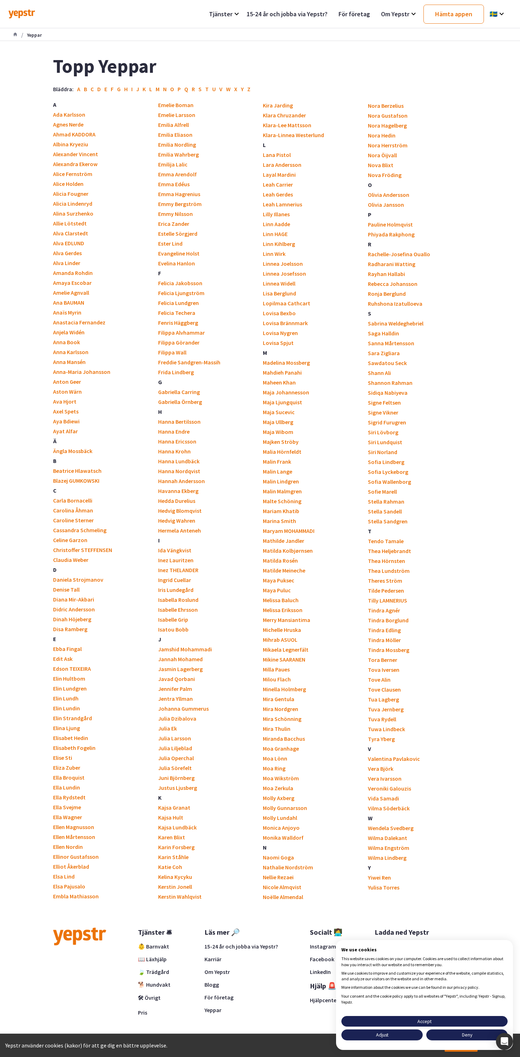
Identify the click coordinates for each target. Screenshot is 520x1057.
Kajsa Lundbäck (177, 827)
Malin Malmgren (282, 491)
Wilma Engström (388, 847)
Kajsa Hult (170, 817)
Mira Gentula (278, 699)
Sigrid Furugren (387, 422)
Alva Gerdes (67, 253)
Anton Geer (67, 381)
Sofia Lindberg (386, 461)
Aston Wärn (67, 391)
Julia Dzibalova (177, 718)
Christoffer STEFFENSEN (82, 549)
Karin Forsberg (176, 847)
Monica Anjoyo (281, 827)
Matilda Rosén (280, 560)
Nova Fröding (384, 174)
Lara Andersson (282, 164)
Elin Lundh (66, 698)
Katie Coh (170, 866)
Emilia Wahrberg (178, 154)
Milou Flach (277, 679)
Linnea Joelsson (283, 263)
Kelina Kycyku (175, 876)
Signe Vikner (383, 412)
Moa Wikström (281, 778)
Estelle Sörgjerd (177, 233)
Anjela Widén (69, 332)
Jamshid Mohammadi (185, 649)
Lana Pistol (277, 154)
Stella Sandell (385, 511)
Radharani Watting (391, 264)
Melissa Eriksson (282, 609)
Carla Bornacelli (72, 500)
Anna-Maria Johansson (81, 371)
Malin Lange (277, 471)
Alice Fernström (72, 173)
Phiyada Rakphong (391, 234)
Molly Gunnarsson (285, 807)
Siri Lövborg (383, 432)
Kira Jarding (278, 105)
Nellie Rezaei (278, 877)
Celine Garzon (70, 540)
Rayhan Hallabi (386, 273)
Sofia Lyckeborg (388, 471)
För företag (218, 997)
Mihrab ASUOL (280, 639)
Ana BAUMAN (68, 302)
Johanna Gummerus (183, 708)
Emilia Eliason (175, 134)
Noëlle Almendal (283, 896)
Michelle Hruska (282, 629)
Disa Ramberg (70, 629)
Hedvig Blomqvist (180, 510)
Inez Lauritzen (175, 560)
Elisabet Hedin (70, 737)
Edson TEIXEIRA (72, 668)
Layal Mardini (279, 174)
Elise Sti (62, 757)
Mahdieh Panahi (282, 372)
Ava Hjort (64, 401)
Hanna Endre (174, 431)
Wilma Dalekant (387, 837)
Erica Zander (173, 223)
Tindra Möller (384, 640)
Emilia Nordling (177, 144)
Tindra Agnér (384, 610)
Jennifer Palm (175, 688)
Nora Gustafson (388, 115)
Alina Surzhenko (73, 213)
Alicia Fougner (70, 193)
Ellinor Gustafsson (76, 856)
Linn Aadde (276, 224)
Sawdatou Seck (387, 362)
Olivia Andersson (388, 194)
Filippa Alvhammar (181, 332)
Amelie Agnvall (71, 292)
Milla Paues (276, 669)
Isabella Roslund (178, 599)
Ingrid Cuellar (174, 579)
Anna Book (66, 342)
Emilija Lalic (172, 164)
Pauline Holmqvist (390, 224)
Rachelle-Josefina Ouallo (399, 254)
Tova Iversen (383, 669)
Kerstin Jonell (175, 886)
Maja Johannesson (286, 392)
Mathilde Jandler (283, 540)
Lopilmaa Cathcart (286, 303)
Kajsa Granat (174, 807)
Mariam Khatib (281, 511)
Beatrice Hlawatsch (77, 470)
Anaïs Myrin (67, 312)
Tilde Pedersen (386, 590)
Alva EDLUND (68, 243)
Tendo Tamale (386, 541)
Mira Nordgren (280, 708)
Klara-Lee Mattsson (287, 125)
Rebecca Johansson (392, 283)
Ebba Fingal (67, 648)
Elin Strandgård (72, 718)
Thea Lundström (389, 570)
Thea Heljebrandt (389, 550)
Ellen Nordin (68, 846)
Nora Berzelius (386, 105)
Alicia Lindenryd (72, 203)
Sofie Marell (382, 491)
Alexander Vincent (75, 154)
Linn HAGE (275, 233)
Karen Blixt (171, 837)
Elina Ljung (66, 728)
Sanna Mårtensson (391, 343)
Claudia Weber (70, 559)
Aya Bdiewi (66, 421)
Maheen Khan (279, 382)
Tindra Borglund (388, 620)
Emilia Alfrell (173, 124)
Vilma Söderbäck (389, 808)
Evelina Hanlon (176, 263)
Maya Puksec (278, 580)
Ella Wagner (67, 817)
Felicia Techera (176, 312)
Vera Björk (380, 768)
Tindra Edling (384, 630)
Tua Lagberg (383, 699)
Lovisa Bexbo (279, 313)
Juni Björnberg (176, 777)
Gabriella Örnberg (180, 401)
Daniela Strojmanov (78, 579)
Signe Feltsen (384, 402)
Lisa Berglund (279, 293)
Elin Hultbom (69, 678)
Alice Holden (68, 183)
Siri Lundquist (385, 442)
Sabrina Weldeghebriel (395, 323)
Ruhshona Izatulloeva (395, 303)
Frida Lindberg (176, 372)
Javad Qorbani (176, 678)
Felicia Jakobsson (180, 283)
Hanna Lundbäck (179, 461)
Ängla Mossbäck (72, 450)
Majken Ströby (281, 441)
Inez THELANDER (178, 570)
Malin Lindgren (281, 481)
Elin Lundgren (70, 688)
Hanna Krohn (174, 451)
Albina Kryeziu (70, 144)
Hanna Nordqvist (179, 471)
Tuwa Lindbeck (386, 729)
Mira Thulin (276, 728)
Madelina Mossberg (286, 362)
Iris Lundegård (175, 589)
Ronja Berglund (387, 293)
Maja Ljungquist (282, 402)
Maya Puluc (277, 590)
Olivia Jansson (386, 204)
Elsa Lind (64, 876)
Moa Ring (274, 768)
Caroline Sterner (73, 520)
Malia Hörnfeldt (282, 451)
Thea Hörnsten (386, 560)
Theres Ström (385, 580)
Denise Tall (66, 589)
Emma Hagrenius (179, 194)
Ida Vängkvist (174, 550)
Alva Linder (66, 262)
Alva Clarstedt (70, 233)
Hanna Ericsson (177, 441)
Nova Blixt (380, 165)
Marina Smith (279, 520)
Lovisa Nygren (280, 332)
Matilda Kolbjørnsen (288, 550)
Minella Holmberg (284, 689)
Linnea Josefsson (284, 273)
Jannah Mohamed (180, 659)
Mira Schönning (282, 718)
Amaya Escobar (72, 282)
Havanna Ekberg (178, 490)
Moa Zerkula (278, 788)
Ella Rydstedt (69, 797)
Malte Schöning (282, 501)
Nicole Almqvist (282, 887)
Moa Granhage (281, 748)
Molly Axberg (278, 797)
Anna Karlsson (70, 352)
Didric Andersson (74, 609)
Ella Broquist (69, 777)
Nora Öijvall (382, 155)
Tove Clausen (384, 689)
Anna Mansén (69, 361)
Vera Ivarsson (384, 778)
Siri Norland (382, 452)
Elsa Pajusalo (69, 886)
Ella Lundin (66, 787)
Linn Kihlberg (279, 243)
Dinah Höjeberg (72, 619)
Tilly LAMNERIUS (387, 600)
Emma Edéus (174, 184)
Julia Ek (167, 728)
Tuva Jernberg (386, 709)
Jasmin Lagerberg (180, 669)
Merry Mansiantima (286, 619)
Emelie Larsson (176, 114)
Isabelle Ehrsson (178, 609)
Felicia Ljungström (181, 292)
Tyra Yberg (381, 738)
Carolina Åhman (73, 510)
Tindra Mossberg (388, 649)
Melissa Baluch (281, 600)
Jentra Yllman (175, 698)
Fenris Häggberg (178, 322)
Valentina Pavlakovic (394, 758)
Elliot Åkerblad (71, 866)
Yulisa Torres (383, 887)
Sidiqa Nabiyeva (388, 392)
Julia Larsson (174, 738)
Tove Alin (379, 679)
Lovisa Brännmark (285, 323)
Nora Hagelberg (387, 125)
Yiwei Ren (379, 877)
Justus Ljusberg (177, 787)
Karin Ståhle (173, 857)
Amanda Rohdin (73, 272)
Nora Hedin (381, 135)
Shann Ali (379, 372)
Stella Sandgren (388, 521)
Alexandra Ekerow (75, 164)
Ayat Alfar (65, 431)
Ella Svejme (67, 807)
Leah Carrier (278, 184)
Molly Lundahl (280, 817)
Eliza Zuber (66, 767)
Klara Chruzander (284, 115)
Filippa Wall (172, 352)
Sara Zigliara (384, 353)
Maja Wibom (278, 431)
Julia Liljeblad (175, 748)
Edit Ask (63, 658)
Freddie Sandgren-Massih (189, 362)
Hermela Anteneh (179, 530)
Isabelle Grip (173, 619)
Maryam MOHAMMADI (288, 530)
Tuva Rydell (382, 719)
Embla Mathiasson (76, 896)
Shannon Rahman (390, 382)
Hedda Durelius (176, 500)
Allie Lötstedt (70, 223)
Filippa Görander (179, 342)
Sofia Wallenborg (389, 481)
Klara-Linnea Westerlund (293, 135)
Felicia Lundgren (178, 302)
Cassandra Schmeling (79, 530)
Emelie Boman (175, 104)
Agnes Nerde (68, 124)
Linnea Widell (279, 283)
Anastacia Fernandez (79, 322)
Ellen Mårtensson (74, 836)
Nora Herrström (388, 145)
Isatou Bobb (173, 629)
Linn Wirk (274, 253)
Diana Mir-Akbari (73, 599)
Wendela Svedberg (391, 828)
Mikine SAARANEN (284, 659)
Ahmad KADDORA (74, 134)
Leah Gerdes (278, 194)
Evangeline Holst (179, 253)
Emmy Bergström (180, 203)
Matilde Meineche (284, 570)
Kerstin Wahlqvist (180, 896)
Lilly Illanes (276, 214)
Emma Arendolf (177, 174)
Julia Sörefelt (175, 767)
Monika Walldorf (283, 837)
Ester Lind (170, 243)
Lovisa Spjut (278, 342)
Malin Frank (277, 461)
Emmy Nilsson (175, 213)
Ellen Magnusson (73, 826)
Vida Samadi (383, 798)
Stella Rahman (386, 501)
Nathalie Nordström (288, 867)
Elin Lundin (66, 708)
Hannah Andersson (181, 481)
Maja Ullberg (278, 421)
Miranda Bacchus (284, 738)
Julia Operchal (176, 758)
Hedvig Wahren (176, 520)
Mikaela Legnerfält (285, 649)
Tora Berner (382, 659)
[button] (504, 1041)
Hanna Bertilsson (179, 421)
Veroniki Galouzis (389, 788)
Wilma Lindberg (387, 857)
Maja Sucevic (279, 412)
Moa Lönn (275, 758)
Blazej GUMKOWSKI (76, 480)
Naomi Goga (278, 857)
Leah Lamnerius (282, 204)
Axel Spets (66, 411)
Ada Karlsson (69, 114)
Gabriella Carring (179, 391)
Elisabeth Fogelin (74, 747)
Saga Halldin (383, 333)
